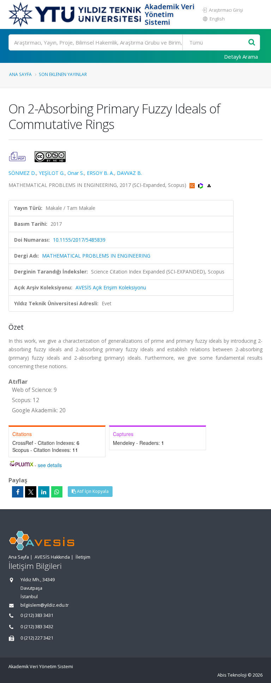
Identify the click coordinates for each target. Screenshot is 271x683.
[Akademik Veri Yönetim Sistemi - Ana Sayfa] (75, 14)
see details (50, 465)
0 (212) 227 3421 (36, 638)
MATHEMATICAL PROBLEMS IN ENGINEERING (96, 255)
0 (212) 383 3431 (36, 615)
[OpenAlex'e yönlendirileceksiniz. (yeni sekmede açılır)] (209, 185)
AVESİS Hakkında (52, 557)
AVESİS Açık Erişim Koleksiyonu (111, 287)
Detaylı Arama (241, 56)
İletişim (83, 557)
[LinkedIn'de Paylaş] (43, 491)
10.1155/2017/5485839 (79, 239)
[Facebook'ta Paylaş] (17, 491)
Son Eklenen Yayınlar (63, 74)
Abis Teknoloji (232, 675)
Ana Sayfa (20, 74)
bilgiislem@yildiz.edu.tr (44, 605)
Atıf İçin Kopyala (92, 491)
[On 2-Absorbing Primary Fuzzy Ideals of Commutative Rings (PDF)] (18, 156)
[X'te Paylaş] (30, 491)
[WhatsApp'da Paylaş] (56, 491)
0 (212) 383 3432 (36, 627)
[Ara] (252, 43)
